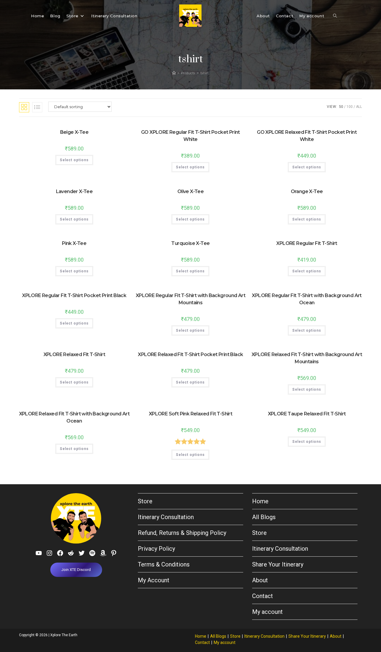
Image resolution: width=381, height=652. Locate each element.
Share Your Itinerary (277, 564)
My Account (153, 580)
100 (349, 107)
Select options (74, 160)
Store (145, 501)
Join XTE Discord (76, 569)
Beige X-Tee (74, 132)
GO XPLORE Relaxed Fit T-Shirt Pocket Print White (307, 135)
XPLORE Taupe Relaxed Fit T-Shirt (307, 414)
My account (267, 611)
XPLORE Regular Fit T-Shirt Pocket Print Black (74, 295)
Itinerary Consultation (166, 517)
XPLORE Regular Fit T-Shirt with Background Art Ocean (306, 299)
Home (260, 501)
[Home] (174, 73)
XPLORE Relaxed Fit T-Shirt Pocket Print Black (190, 354)
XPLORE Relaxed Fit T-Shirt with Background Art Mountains (307, 358)
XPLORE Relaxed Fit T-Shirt (74, 354)
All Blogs (264, 517)
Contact (262, 596)
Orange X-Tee (307, 191)
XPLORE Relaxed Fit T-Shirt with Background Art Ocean (74, 417)
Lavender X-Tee (74, 191)
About (260, 580)
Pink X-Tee (74, 243)
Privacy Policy (156, 548)
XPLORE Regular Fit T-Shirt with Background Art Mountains (190, 299)
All (359, 107)
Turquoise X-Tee (190, 243)
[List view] (37, 107)
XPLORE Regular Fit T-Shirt (306, 243)
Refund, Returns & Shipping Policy (182, 532)
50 (341, 107)
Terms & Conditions (164, 564)
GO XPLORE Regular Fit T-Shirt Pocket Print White (190, 135)
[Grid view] (24, 107)
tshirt (204, 73)
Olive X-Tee (190, 191)
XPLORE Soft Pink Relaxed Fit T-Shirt (190, 414)
